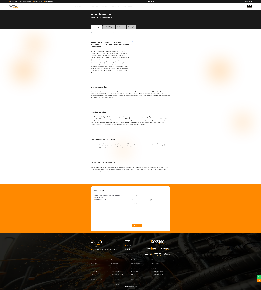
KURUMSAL (85, 6)
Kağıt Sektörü (114, 277)
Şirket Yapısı (94, 263)
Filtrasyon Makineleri (136, 266)
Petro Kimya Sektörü (116, 266)
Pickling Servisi (154, 268)
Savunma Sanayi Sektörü (117, 274)
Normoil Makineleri (135, 263)
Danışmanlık (154, 280)
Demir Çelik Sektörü (116, 268)
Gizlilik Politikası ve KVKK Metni (98, 280)
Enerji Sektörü (114, 263)
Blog (92, 274)
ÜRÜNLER (104, 6)
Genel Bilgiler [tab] (96, 27)
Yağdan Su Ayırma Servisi (157, 271)
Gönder (137, 225)
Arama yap (248, 1)
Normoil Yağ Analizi (156, 277)
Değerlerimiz (94, 266)
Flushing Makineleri (135, 277)
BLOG (124, 6)
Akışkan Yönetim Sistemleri (137, 268)
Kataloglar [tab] (131, 27)
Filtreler (102, 32)
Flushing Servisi (155, 263)
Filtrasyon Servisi (155, 266)
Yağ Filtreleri (109, 32)
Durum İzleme (134, 271)
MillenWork (126, 286)
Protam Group (136, 284)
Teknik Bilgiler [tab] (109, 27)
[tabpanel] (130, 106)
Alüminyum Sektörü (116, 271)
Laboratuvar (94, 271)
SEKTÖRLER (95, 6)
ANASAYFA (78, 6)
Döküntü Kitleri (134, 280)
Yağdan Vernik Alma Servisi (157, 274)
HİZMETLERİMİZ (115, 6)
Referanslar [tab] (121, 27)
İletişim (92, 277)
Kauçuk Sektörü (115, 280)
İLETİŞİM (130, 6)
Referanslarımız (94, 268)
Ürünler (96, 32)
